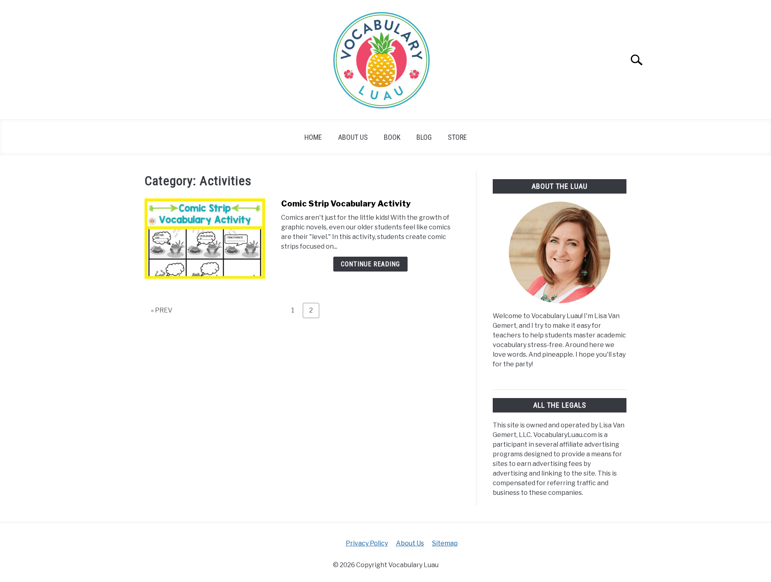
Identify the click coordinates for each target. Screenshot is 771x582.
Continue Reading (370, 264)
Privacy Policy (367, 543)
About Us (353, 137)
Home (313, 137)
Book (392, 137)
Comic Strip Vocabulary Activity (346, 203)
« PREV (161, 310)
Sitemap (445, 543)
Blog (424, 137)
